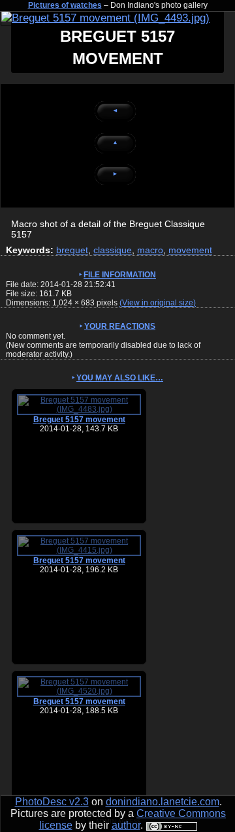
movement (190, 250)
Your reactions (119, 326)
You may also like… (119, 377)
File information (120, 274)
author (126, 825)
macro (150, 250)
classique (112, 250)
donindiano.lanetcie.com (162, 801)
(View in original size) (157, 302)
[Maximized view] (105, 17)
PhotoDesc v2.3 (52, 801)
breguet (72, 250)
